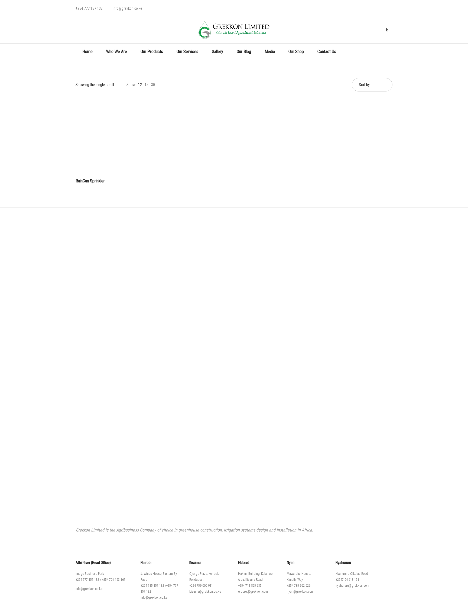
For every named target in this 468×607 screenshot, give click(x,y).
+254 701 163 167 (113, 580)
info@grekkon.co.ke (89, 589)
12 (140, 85)
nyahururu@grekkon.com (352, 586)
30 (153, 85)
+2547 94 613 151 (347, 580)
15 (146, 85)
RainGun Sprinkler (90, 180)
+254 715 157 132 (152, 586)
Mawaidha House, (299, 574)
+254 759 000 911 (201, 586)
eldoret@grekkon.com (253, 591)
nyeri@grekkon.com (300, 591)
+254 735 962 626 (298, 586)
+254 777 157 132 (87, 580)
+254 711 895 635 (250, 586)
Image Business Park (90, 574)
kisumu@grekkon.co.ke (205, 591)
